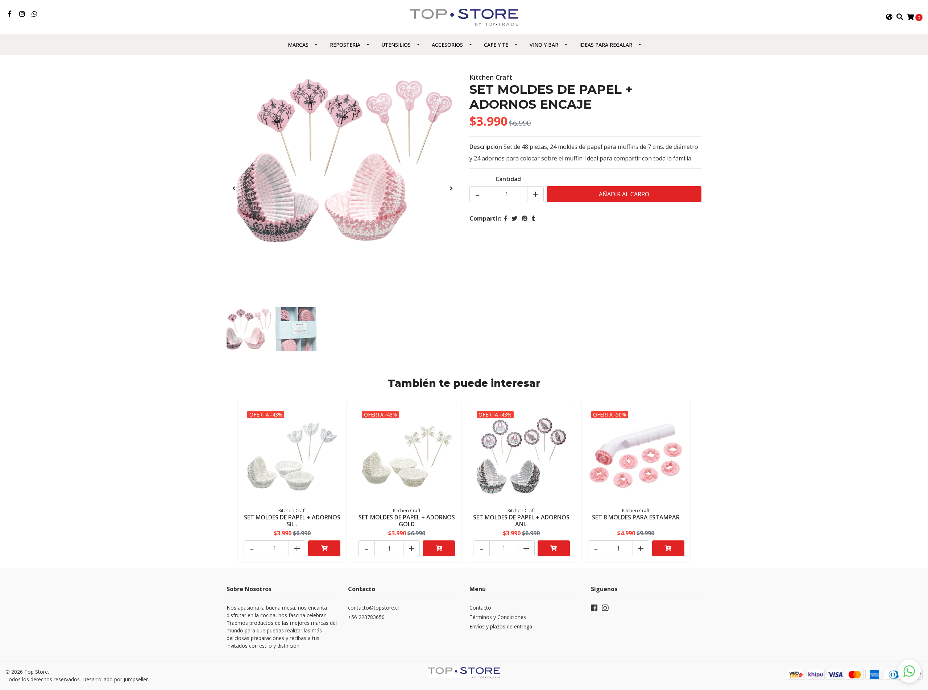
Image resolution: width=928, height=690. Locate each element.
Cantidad (508, 179)
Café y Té (496, 44)
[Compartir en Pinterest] (524, 218)
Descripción (485, 147)
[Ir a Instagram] (22, 14)
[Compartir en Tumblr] (533, 218)
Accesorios (447, 44)
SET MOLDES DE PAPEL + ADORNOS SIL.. (292, 520)
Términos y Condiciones (497, 617)
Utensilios (396, 44)
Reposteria (345, 44)
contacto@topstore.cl (373, 607)
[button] (889, 17)
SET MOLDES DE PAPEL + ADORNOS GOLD (407, 520)
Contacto (480, 607)
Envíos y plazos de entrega (500, 626)
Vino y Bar (544, 44)
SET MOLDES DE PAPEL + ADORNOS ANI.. (521, 520)
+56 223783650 (366, 617)
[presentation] (234, 188)
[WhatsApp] (34, 14)
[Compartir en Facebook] (505, 218)
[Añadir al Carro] (324, 548)
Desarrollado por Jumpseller (115, 679)
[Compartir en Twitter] (514, 218)
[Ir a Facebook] (9, 14)
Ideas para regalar (605, 44)
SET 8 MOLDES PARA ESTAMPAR (636, 517)
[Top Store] (464, 17)
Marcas (298, 44)
